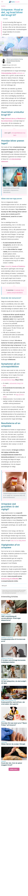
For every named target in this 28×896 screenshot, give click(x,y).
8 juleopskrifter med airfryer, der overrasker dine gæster (13, 703)
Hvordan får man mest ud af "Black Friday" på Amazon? (14, 724)
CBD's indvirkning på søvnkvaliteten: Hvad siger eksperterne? (11, 618)
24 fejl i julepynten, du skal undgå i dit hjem (13, 682)
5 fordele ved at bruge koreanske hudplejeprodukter (13, 661)
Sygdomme (4, 742)
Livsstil (3, 721)
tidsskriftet (15, 266)
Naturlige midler (5, 614)
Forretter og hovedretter (8, 700)
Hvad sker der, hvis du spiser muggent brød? (11, 764)
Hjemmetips (4, 679)
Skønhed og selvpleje (7, 637)
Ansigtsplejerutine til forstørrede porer (13, 640)
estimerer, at (12, 73)
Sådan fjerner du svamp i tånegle (13, 744)
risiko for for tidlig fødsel (18, 540)
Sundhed (3, 6)
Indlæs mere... (14, 769)
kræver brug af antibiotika (9, 578)
